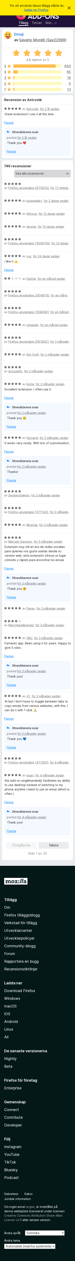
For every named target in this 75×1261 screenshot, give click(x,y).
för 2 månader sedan (54, 354)
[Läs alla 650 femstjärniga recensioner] (37, 66)
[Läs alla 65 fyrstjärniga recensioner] (37, 72)
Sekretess (11, 1194)
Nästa (53, 845)
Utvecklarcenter (18, 930)
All (6, 1037)
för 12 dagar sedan (52, 213)
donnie (31, 226)
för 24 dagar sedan (46, 256)
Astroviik (32, 109)
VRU (29, 638)
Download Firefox (19, 991)
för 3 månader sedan (45, 495)
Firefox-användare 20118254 (28, 188)
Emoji (19, 34)
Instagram (12, 1147)
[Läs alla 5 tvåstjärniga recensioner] (37, 83)
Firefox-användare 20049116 (28, 295)
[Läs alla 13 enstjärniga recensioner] (37, 89)
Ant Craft (32, 354)
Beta (8, 1066)
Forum (9, 953)
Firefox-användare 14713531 (28, 762)
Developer (13, 1125)
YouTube (11, 1154)
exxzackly (15, 371)
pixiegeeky (34, 200)
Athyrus (31, 213)
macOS (10, 1006)
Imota (30, 384)
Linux (8, 1029)
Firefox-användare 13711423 (28, 512)
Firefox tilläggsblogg (22, 915)
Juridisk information (17, 1199)
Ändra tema (12, 1240)
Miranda (32, 525)
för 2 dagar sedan (56, 200)
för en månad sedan (51, 278)
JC (28, 696)
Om (7, 907)
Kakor (29, 1194)
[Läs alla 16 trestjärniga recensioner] (37, 77)
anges (30, 1207)
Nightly (10, 1058)
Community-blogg (20, 946)
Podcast (11, 1177)
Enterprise (12, 1088)
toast (30, 775)
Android (11, 1021)
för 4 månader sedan (49, 775)
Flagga (9, 122)
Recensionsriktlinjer (21, 969)
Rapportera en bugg (21, 961)
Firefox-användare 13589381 (28, 312)
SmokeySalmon (19, 495)
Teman (37, 23)
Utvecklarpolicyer (19, 938)
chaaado (32, 325)
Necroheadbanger (21, 625)
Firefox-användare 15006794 (29, 243)
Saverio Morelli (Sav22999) (42, 40)
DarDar (31, 278)
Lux (28, 256)
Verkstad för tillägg (20, 923)
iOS (7, 1014)
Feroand (32, 438)
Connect (11, 1109)
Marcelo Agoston (20, 541)
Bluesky (11, 1170)
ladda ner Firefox (36, 10)
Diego (30, 608)
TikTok (10, 1162)
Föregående (21, 845)
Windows (12, 998)
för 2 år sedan (49, 109)
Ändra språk (12, 1233)
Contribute (13, 1117)
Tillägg (23, 23)
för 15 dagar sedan (51, 226)
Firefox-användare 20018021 (28, 341)
